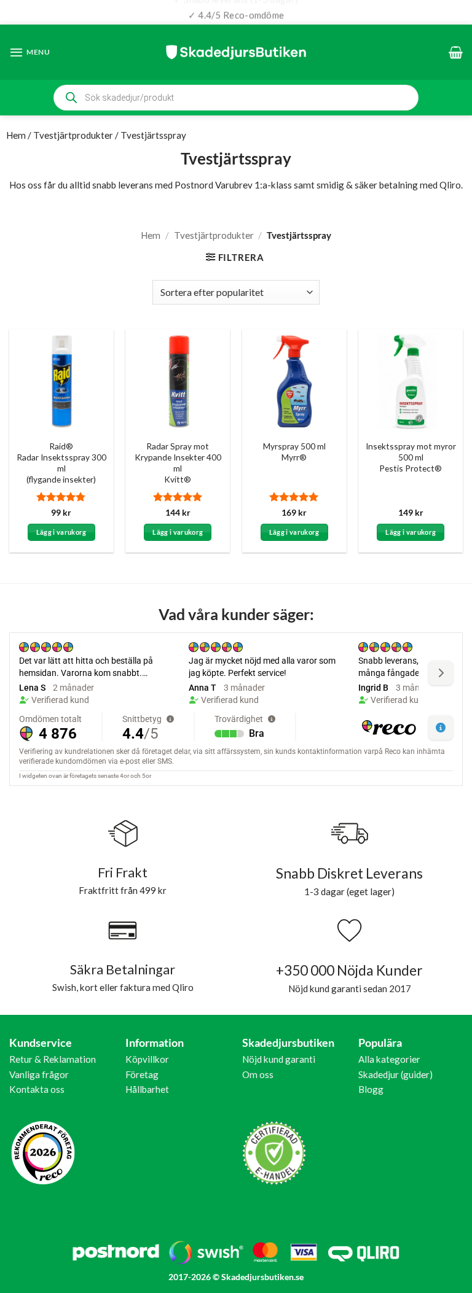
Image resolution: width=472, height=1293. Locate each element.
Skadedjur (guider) (395, 1074)
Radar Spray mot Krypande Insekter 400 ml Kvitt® (178, 462)
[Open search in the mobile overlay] (236, 97)
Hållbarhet (147, 1089)
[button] (29, 52)
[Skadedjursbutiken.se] (236, 52)
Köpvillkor (147, 1059)
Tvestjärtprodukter (73, 135)
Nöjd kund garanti (278, 1059)
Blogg (371, 1089)
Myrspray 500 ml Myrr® (294, 451)
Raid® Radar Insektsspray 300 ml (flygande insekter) (61, 462)
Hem (16, 135)
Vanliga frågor (39, 1074)
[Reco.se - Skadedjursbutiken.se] (43, 1152)
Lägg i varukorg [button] (61, 532)
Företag (142, 1074)
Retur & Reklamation (52, 1059)
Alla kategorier (389, 1059)
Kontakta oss (37, 1089)
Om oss (257, 1074)
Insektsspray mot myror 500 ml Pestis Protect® (411, 457)
